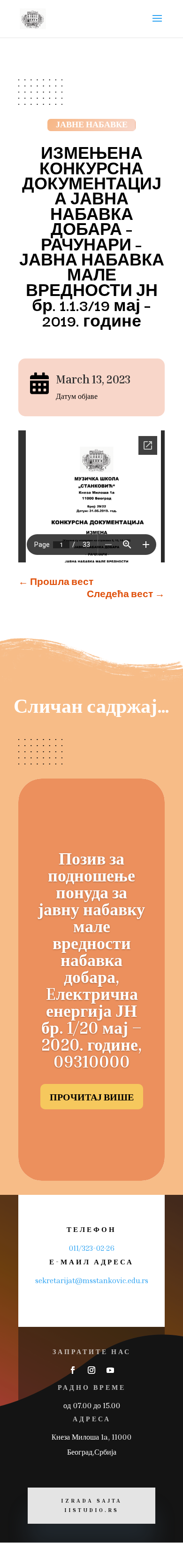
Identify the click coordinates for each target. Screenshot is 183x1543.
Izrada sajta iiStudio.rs (91, 1505)
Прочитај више (92, 1096)
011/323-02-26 (91, 1248)
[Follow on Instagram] (91, 1370)
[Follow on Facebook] (72, 1370)
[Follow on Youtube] (110, 1370)
